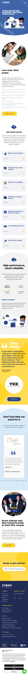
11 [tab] (25, 480)
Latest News (5, 599)
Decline (14, 668)
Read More (6, 158)
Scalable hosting (21, 286)
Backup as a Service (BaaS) (8, 626)
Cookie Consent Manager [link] (7, 650)
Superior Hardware (7, 286)
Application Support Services (9, 636)
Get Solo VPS (9, 113)
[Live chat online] (24, 671)
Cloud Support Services (7, 634)
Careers (4, 597)
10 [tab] (22, 480)
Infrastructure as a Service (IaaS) (10, 622)
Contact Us (4, 601)
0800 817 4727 (21, 593)
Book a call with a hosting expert (14, 569)
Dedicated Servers (6, 611)
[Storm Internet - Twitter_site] (14, 598)
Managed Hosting (6, 618)
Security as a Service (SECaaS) (9, 620)
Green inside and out (20, 292)
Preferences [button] (12, 661)
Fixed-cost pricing (7, 292)
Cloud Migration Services (8, 624)
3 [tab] (2, 480)
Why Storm (5, 593)
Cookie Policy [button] (7, 660)
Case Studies (5, 595)
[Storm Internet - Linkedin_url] (20, 598)
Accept (14, 665)
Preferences (14, 671)
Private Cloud (5, 608)
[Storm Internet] (5, 3)
